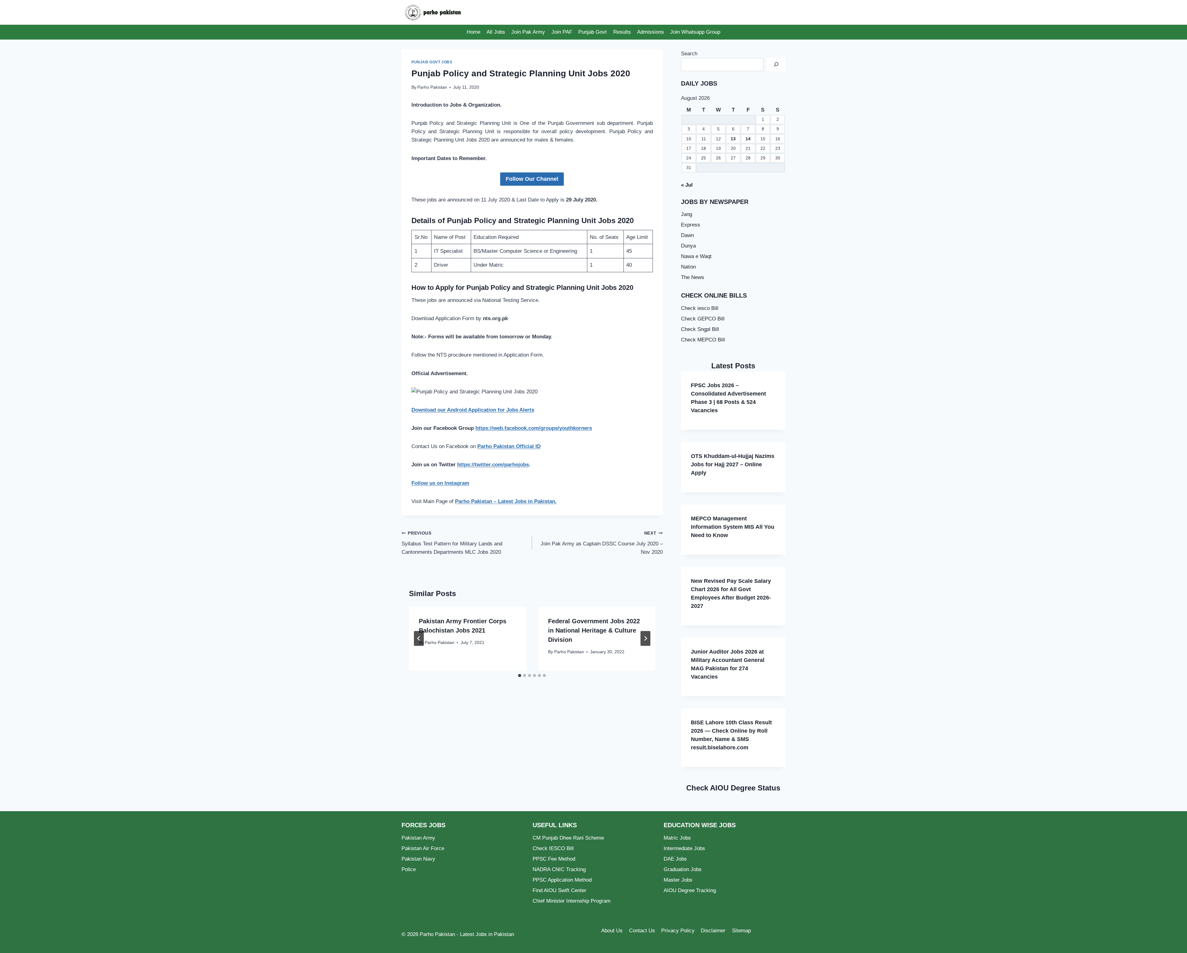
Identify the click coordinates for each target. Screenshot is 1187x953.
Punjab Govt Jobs (432, 62)
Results (622, 32)
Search (689, 54)
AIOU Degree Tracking (690, 890)
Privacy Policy (678, 931)
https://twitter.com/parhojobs (493, 465)
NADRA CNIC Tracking (559, 869)
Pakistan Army (418, 838)
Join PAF (561, 32)
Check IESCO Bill (553, 848)
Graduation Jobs (683, 869)
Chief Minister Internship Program (572, 901)
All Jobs (496, 32)
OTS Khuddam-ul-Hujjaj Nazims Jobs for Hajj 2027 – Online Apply (732, 464)
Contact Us (642, 931)
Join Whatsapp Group (695, 32)
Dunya (688, 246)
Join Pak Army (528, 32)
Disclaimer (713, 931)
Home (473, 32)
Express (690, 225)
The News (692, 277)
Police (409, 869)
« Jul (687, 185)
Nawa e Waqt (696, 256)
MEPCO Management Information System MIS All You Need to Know (732, 526)
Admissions (650, 32)
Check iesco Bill (699, 308)
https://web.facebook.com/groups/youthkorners (533, 428)
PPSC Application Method (562, 880)
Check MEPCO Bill (703, 340)
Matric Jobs (677, 838)
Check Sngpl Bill (700, 329)
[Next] (645, 638)
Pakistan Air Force (423, 848)
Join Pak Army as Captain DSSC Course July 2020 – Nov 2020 (601, 543)
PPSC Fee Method (554, 859)
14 (748, 139)
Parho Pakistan (432, 87)
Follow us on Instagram (440, 483)
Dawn (687, 235)
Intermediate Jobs (684, 848)
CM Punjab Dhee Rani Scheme (568, 838)
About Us (612, 931)
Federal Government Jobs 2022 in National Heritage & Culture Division (594, 630)
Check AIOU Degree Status (733, 788)
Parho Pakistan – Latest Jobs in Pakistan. (506, 501)
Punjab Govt (592, 32)
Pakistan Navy (418, 859)
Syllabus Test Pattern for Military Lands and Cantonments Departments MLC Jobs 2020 (452, 543)
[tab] (519, 675)
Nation (688, 267)
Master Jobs (678, 880)
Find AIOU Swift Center (559, 890)
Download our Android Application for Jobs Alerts (472, 410)
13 (733, 139)
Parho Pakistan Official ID (509, 446)
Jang (686, 214)
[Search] (776, 64)
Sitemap (741, 931)
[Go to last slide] (419, 638)
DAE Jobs (675, 859)
